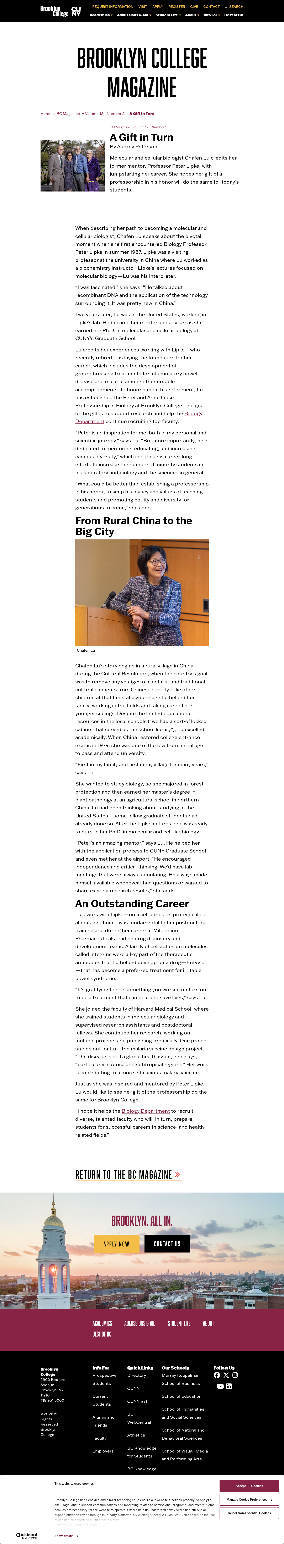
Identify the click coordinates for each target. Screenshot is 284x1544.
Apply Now (117, 1244)
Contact (211, 7)
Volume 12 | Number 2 (105, 113)
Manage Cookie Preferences (247, 1499)
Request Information (112, 7)
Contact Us (167, 1243)
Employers (103, 1451)
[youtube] (220, 1386)
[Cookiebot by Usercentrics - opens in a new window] (27, 1536)
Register (176, 7)
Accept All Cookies (249, 1486)
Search (236, 7)
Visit (142, 7)
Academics (100, 14)
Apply (157, 7)
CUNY (133, 1388)
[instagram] (235, 1375)
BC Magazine (68, 113)
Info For (210, 14)
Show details (63, 1536)
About (190, 14)
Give (194, 7)
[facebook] (217, 1375)
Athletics (136, 1435)
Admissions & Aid (132, 14)
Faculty (100, 1438)
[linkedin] (229, 1386)
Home (46, 113)
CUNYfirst (137, 1401)
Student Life (167, 14)
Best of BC (233, 14)
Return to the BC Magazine (124, 1175)
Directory (136, 1375)
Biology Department (146, 1110)
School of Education (181, 1396)
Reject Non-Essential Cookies (249, 1513)
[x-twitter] (226, 1375)
